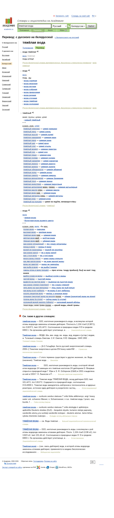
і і (56, 276)
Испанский (6, 72)
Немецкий (5, 80)
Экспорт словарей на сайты (12, 467)
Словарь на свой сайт (80, 16)
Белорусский (6, 63)
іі (47, 134)
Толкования (24, 30)
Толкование (28, 48)
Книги (50, 30)
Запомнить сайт (62, 16)
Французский (6, 101)
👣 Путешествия (10, 463)
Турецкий (5, 93)
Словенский (6, 84)
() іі (80, 296)
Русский (5, 47)
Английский (6, 59)
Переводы (37, 30)
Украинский (6, 97)
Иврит (4, 68)
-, (57, 63)
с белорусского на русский (67, 37)
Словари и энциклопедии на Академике (40, 20)
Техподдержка (38, 461)
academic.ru (8, 29)
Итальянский (6, 76)
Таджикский (6, 88)
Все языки (5, 55)
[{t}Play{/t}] (38, 51)
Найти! (91, 26)
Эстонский (6, 109)
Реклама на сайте (50, 461)
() (36, 285)
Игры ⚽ (63, 30)
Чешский (5, 105)
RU (93, 16)
